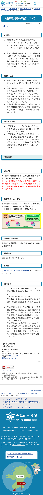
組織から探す (13, 393)
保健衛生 (37, 9)
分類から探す (13, 9)
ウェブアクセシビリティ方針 (16, 399)
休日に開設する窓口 (18, 445)
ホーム (3, 9)
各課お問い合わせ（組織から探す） (20, 454)
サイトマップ (25, 407)
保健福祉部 (23, 393)
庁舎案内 (11, 457)
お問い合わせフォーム (9, 358)
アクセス (21, 457)
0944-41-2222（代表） (17, 431)
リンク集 (8, 407)
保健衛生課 (33, 393)
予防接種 (6, 11)
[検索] (35, 4)
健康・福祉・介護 (25, 9)
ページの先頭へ (37, 390)
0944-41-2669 (13, 356)
